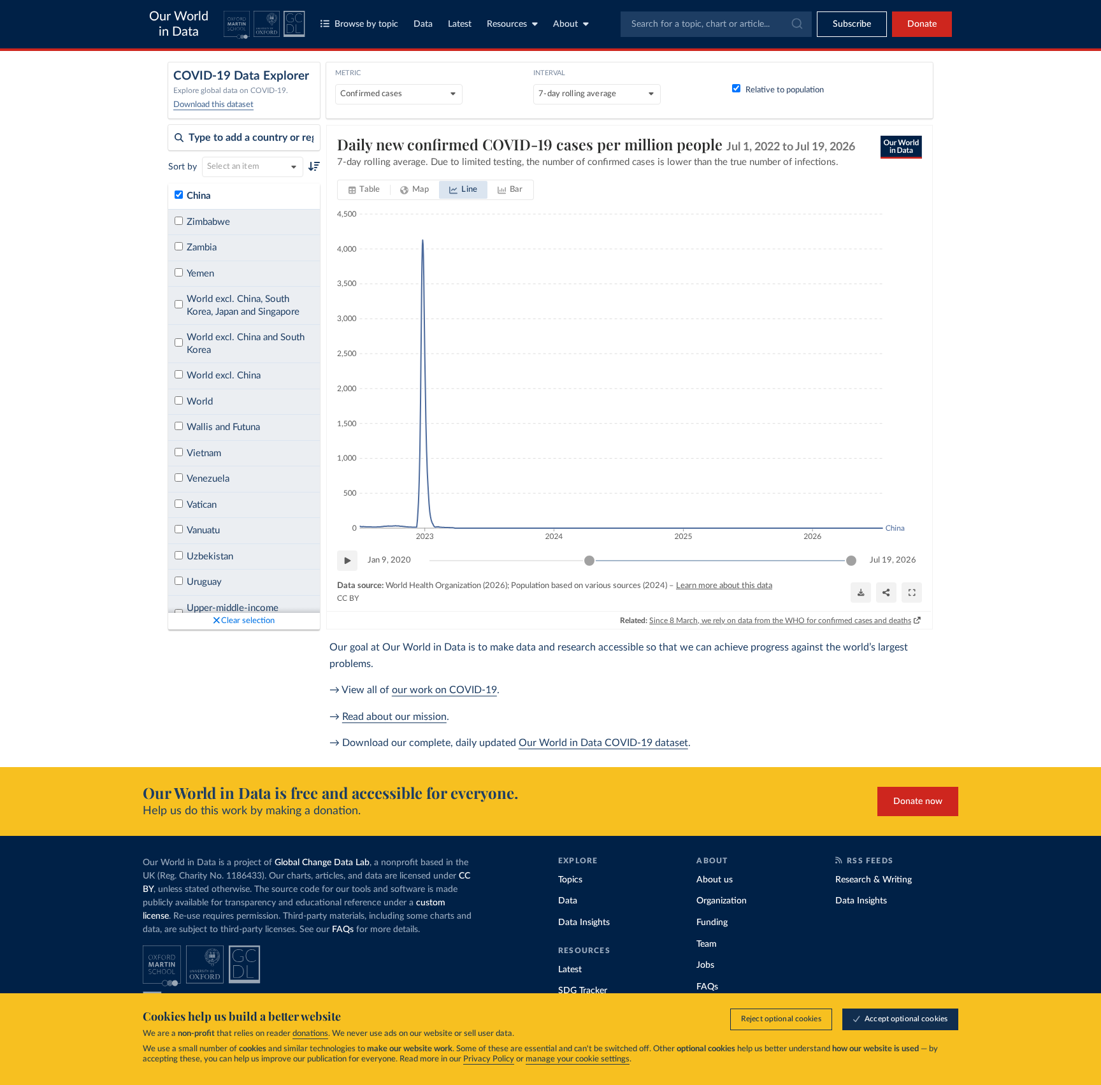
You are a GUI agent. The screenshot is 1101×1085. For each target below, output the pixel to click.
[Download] (861, 592)
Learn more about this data (724, 586)
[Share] (886, 592)
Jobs (705, 965)
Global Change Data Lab (322, 862)
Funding (712, 922)
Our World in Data (178, 24)
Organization (721, 900)
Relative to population (784, 90)
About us (714, 879)
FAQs (343, 929)
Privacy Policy (488, 1059)
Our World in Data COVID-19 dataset (603, 743)
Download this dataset (213, 105)
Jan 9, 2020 (389, 560)
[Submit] (796, 24)
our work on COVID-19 (444, 690)
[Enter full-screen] (912, 592)
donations (310, 1034)
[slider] (589, 560)
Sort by (182, 166)
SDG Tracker (582, 990)
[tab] (364, 190)
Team (706, 944)
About (565, 24)
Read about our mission (394, 717)
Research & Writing (873, 879)
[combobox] (716, 24)
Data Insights (584, 922)
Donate (922, 24)
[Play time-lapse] (347, 560)
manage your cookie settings (578, 1059)
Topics (570, 879)
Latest (459, 24)
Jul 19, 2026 (893, 560)
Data (423, 24)
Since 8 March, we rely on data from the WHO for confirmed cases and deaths (780, 620)
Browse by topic (366, 24)
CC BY (348, 598)
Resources (507, 24)
